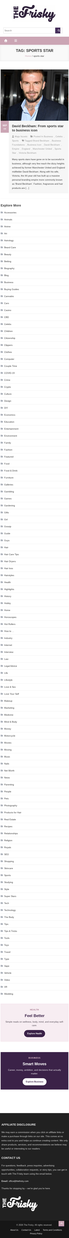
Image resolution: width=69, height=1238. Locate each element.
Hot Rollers (9, 624)
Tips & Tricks (10, 931)
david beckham (52, 144)
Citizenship (9, 338)
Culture (8, 394)
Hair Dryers (10, 561)
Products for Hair (12, 812)
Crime (7, 380)
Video (7, 980)
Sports (15, 140)
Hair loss (8, 568)
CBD (6, 317)
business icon (34, 144)
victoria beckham (27, 153)
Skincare (8, 868)
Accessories (10, 212)
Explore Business (34, 1081)
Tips (6, 924)
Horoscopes (10, 617)
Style (6, 889)
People (7, 791)
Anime (7, 226)
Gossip (7, 526)
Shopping (9, 861)
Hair (6, 547)
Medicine (8, 715)
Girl (6, 519)
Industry (8, 638)
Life (6, 673)
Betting (7, 261)
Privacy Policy (36, 1233)
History (7, 596)
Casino (7, 310)
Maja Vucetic (21, 136)
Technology (10, 910)
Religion (8, 840)
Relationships (11, 833)
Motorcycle (9, 735)
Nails (6, 763)
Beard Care (10, 247)
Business (48, 136)
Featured (8, 456)
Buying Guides (11, 289)
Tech (6, 903)
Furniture (8, 477)
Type (6, 959)
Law (6, 659)
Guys (6, 540)
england (26, 148)
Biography (9, 268)
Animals (8, 219)
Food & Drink (10, 470)
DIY (6, 408)
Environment (10, 435)
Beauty (7, 254)
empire (15, 148)
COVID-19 (9, 373)
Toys (6, 945)
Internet (8, 645)
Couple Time (10, 366)
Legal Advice (10, 666)
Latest (37, 1230)
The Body (9, 917)
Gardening (9, 505)
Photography (10, 805)
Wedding (8, 994)
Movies (7, 742)
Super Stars (10, 896)
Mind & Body (10, 721)
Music (7, 756)
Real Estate (10, 819)
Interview (8, 652)
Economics (9, 415)
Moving (8, 749)
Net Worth (9, 770)
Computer (9, 359)
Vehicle (7, 973)
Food (6, 463)
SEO (6, 854)
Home (7, 610)
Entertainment (11, 428)
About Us (14, 1230)
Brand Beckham (41, 140)
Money (7, 728)
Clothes (8, 352)
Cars (6, 303)
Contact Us (26, 1230)
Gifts (6, 512)
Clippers (8, 345)
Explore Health (34, 1033)
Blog (6, 275)
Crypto (7, 387)
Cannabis (9, 296)
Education (9, 422)
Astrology (9, 240)
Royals (7, 847)
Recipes (8, 826)
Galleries (8, 484)
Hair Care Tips (11, 554)
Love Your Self (11, 694)
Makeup (8, 701)
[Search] (57, 30)
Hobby (7, 603)
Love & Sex (10, 687)
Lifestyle (8, 680)
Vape (6, 966)
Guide (7, 533)
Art (5, 233)
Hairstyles (9, 575)
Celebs (59, 136)
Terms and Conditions (52, 1230)
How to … (9, 631)
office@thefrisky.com (19, 1181)
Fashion (8, 449)
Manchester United (42, 148)
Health (7, 582)
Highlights (9, 589)
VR (5, 987)
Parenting (9, 784)
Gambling (9, 491)
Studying (8, 882)
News (7, 777)
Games (8, 498)
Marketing (9, 708)
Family (7, 442)
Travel (7, 952)
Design (7, 401)
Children (8, 331)
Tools (6, 938)
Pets (6, 798)
